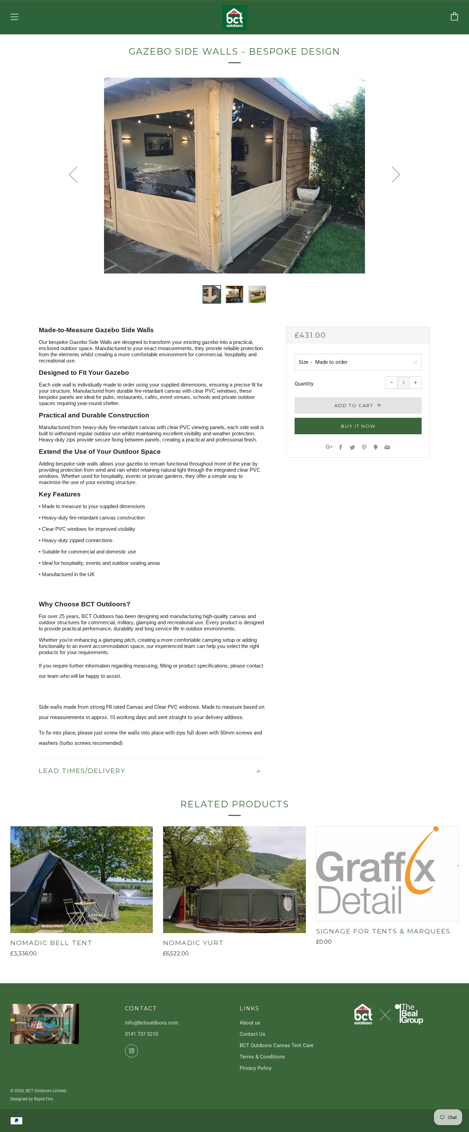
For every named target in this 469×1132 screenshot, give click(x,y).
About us (250, 1023)
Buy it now (358, 426)
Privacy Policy (256, 1068)
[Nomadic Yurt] (234, 879)
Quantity (304, 384)
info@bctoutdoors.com (151, 1023)
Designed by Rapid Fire (31, 1099)
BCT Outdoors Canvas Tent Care (276, 1045)
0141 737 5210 (141, 1034)
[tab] (212, 294)
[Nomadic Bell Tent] (81, 879)
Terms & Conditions (262, 1057)
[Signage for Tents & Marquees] (387, 873)
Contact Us (252, 1034)
